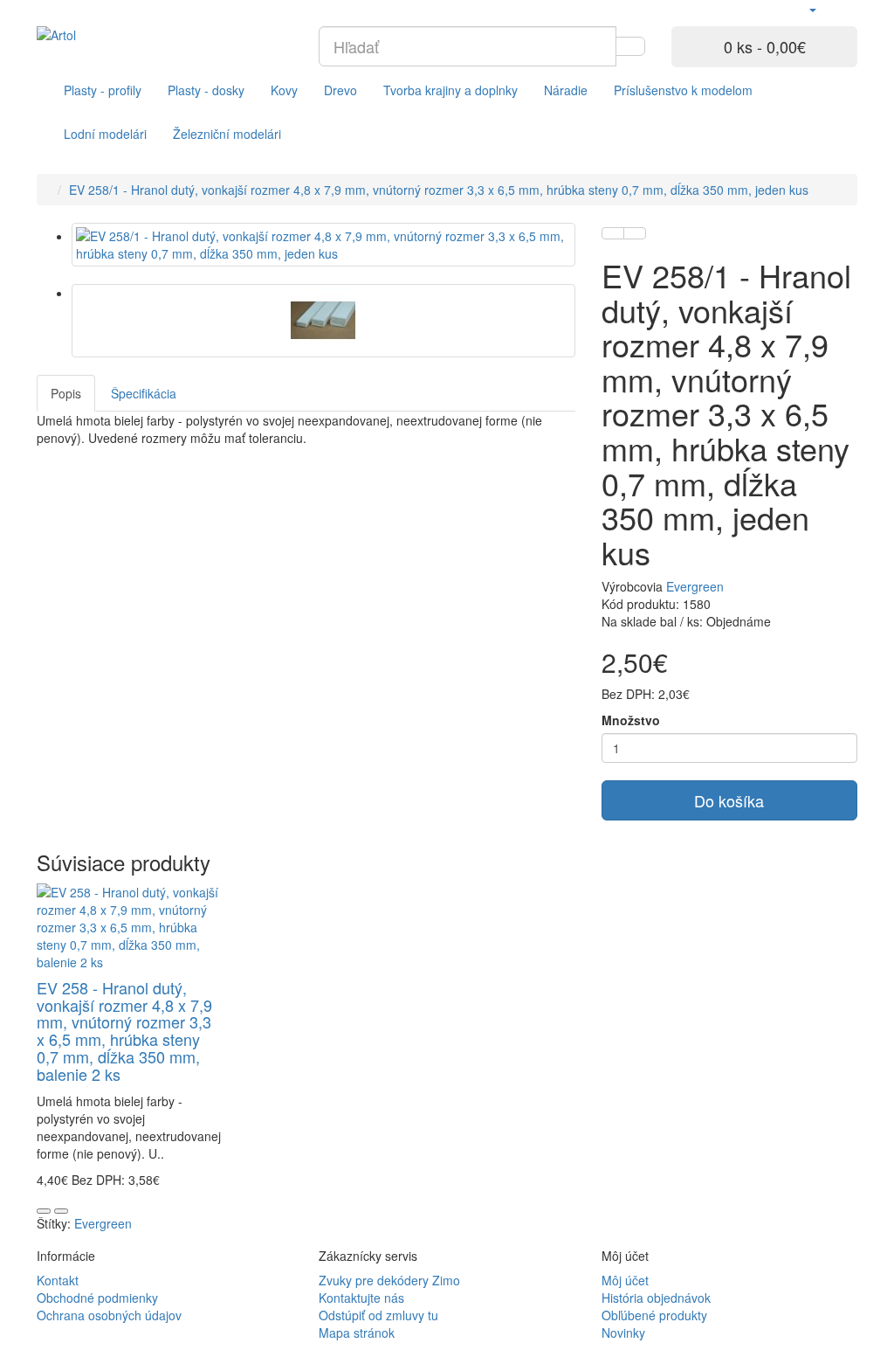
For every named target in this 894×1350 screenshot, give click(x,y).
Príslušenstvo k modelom (683, 90)
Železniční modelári (227, 133)
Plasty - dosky (206, 90)
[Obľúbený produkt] (613, 233)
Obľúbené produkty (654, 1315)
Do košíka (729, 800)
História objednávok (656, 1297)
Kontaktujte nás (361, 1297)
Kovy (284, 90)
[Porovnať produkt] (634, 233)
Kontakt (58, 1280)
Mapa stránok (357, 1332)
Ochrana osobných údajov (109, 1315)
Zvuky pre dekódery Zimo (389, 1280)
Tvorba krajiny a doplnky (450, 90)
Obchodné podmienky (97, 1297)
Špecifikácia (143, 393)
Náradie (566, 90)
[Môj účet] (812, 8)
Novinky (623, 1332)
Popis (66, 393)
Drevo (340, 90)
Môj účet (625, 1280)
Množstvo (631, 720)
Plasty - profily (102, 90)
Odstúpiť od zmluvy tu (378, 1315)
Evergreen (695, 586)
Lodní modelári (105, 133)
